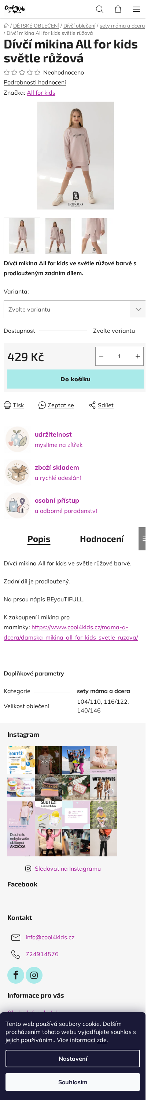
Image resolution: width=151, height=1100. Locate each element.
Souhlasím (72, 1082)
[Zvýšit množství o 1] (137, 356)
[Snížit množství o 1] (101, 356)
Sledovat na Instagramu (68, 868)
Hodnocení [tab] (102, 538)
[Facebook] (15, 975)
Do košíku (75, 379)
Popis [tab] (39, 538)
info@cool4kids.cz (50, 937)
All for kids (41, 92)
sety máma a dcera (103, 691)
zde (102, 1039)
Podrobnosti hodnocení (35, 82)
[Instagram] (34, 975)
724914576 (42, 954)
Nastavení (73, 1058)
